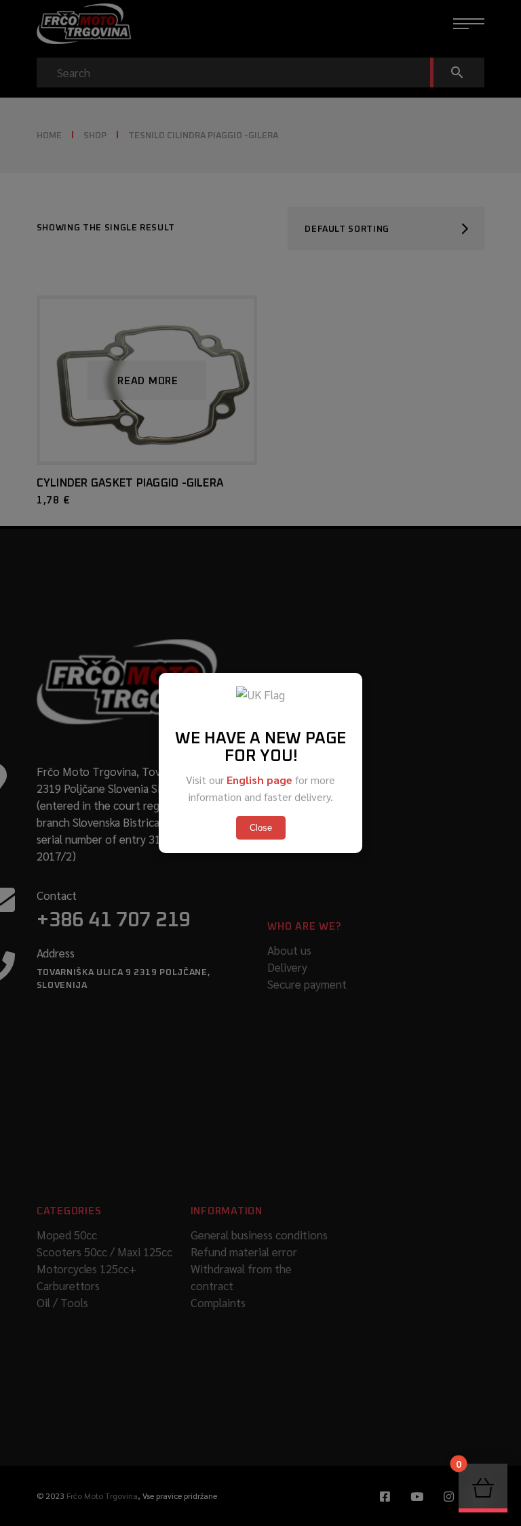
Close (261, 828)
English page (259, 779)
